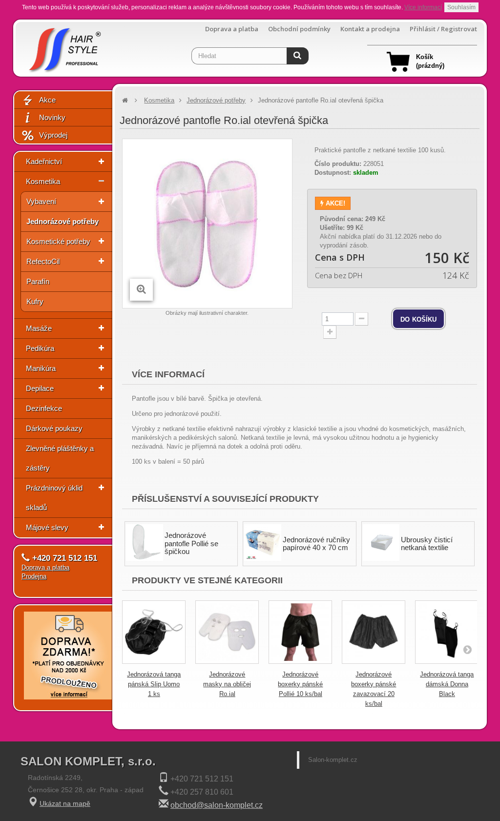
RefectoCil (43, 261)
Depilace (40, 388)
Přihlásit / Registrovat (443, 29)
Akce (47, 100)
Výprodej (53, 135)
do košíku (418, 319)
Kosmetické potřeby (58, 241)
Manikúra (41, 368)
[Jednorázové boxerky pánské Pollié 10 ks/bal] (300, 632)
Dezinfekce (44, 408)
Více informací (423, 7)
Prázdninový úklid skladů (54, 498)
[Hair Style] (63, 47)
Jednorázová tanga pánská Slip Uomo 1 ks (154, 684)
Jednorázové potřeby (62, 221)
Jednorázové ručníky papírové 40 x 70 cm (316, 543)
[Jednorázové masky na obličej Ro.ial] (227, 632)
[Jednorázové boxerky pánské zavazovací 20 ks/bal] (373, 632)
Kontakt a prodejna (370, 29)
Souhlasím (461, 7)
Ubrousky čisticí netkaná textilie (427, 543)
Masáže (39, 328)
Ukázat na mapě (65, 803)
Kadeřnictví (44, 161)
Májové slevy (47, 527)
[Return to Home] (125, 100)
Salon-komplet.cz (332, 759)
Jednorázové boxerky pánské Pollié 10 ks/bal (300, 684)
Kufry (34, 301)
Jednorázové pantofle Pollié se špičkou (191, 543)
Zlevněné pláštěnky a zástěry (60, 458)
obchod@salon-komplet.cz (216, 805)
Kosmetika (43, 181)
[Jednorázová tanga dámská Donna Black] (447, 632)
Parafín (37, 281)
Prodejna (33, 576)
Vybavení (41, 201)
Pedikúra (40, 348)
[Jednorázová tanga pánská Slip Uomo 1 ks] (154, 632)
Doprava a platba (231, 29)
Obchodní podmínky (299, 29)
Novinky (52, 117)
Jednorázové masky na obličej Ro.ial (227, 684)
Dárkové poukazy (54, 428)
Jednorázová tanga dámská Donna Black (447, 684)
